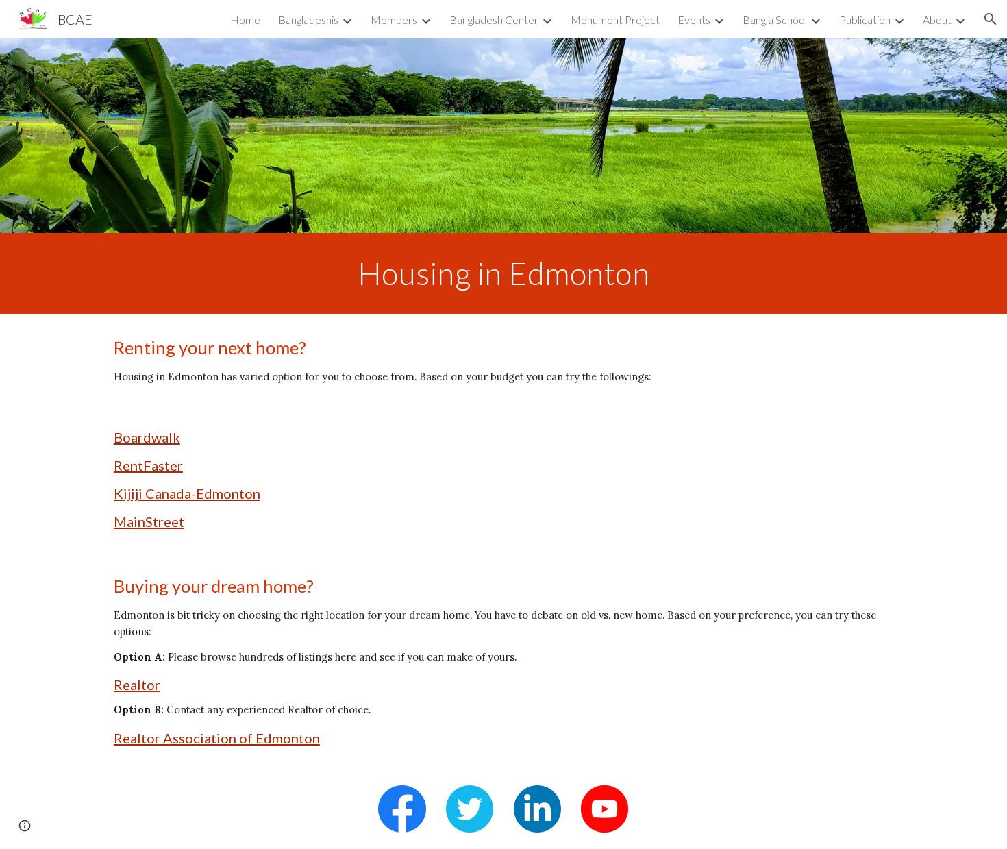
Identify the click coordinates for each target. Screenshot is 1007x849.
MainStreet (149, 521)
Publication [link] (865, 19)
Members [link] (394, 19)
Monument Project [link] (615, 19)
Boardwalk (147, 437)
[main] (503, 273)
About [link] (937, 19)
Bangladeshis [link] (308, 19)
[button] (990, 19)
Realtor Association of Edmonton (217, 738)
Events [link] (693, 19)
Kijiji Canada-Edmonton (187, 493)
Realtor (137, 684)
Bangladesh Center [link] (493, 19)
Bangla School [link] (775, 19)
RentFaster (148, 465)
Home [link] (245, 19)
